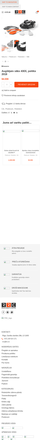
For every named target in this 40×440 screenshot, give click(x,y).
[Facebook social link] (9, 112)
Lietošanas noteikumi (10, 357)
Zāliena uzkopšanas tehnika (12, 411)
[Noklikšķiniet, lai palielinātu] (5, 33)
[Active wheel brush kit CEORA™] (11, 137)
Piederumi (12, 57)
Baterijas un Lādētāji (9, 414)
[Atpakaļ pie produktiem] (5, 61)
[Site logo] (20, 12)
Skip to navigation (9, 2)
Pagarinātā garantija (9, 374)
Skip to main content (10, 7)
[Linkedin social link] (17, 112)
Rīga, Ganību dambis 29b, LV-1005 (15, 336)
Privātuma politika (8, 353)
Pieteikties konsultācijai (10, 378)
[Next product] (8, 61)
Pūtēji (4, 399)
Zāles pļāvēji (6, 405)
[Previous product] (3, 61)
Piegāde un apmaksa (10, 350)
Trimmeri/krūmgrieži (9, 395)
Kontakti (5, 360)
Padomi (4, 384)
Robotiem (21, 57)
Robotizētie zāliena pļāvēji (12, 392)
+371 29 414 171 (10, 339)
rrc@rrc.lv (6, 342)
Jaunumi (5, 381)
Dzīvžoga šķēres (8, 408)
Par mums (5, 363)
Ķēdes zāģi (6, 402)
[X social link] (11, 112)
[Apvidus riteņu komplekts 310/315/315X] (30, 137)
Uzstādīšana (6, 371)
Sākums (4, 57)
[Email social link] (14, 112)
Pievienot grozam (26, 84)
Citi (28, 57)
